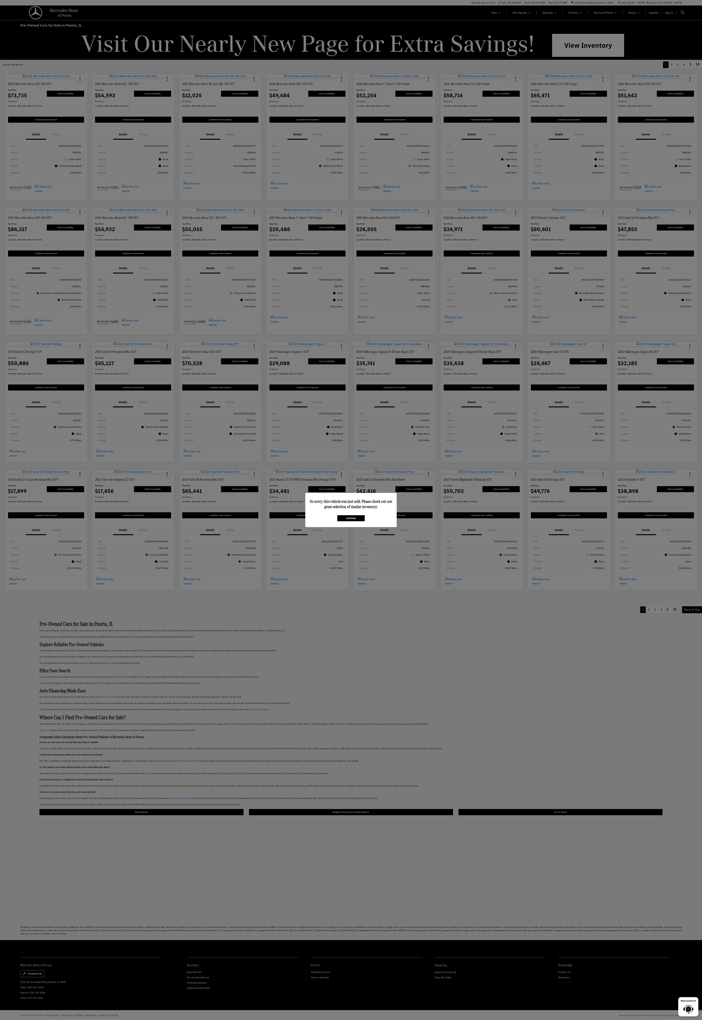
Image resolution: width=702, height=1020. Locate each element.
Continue (351, 518)
